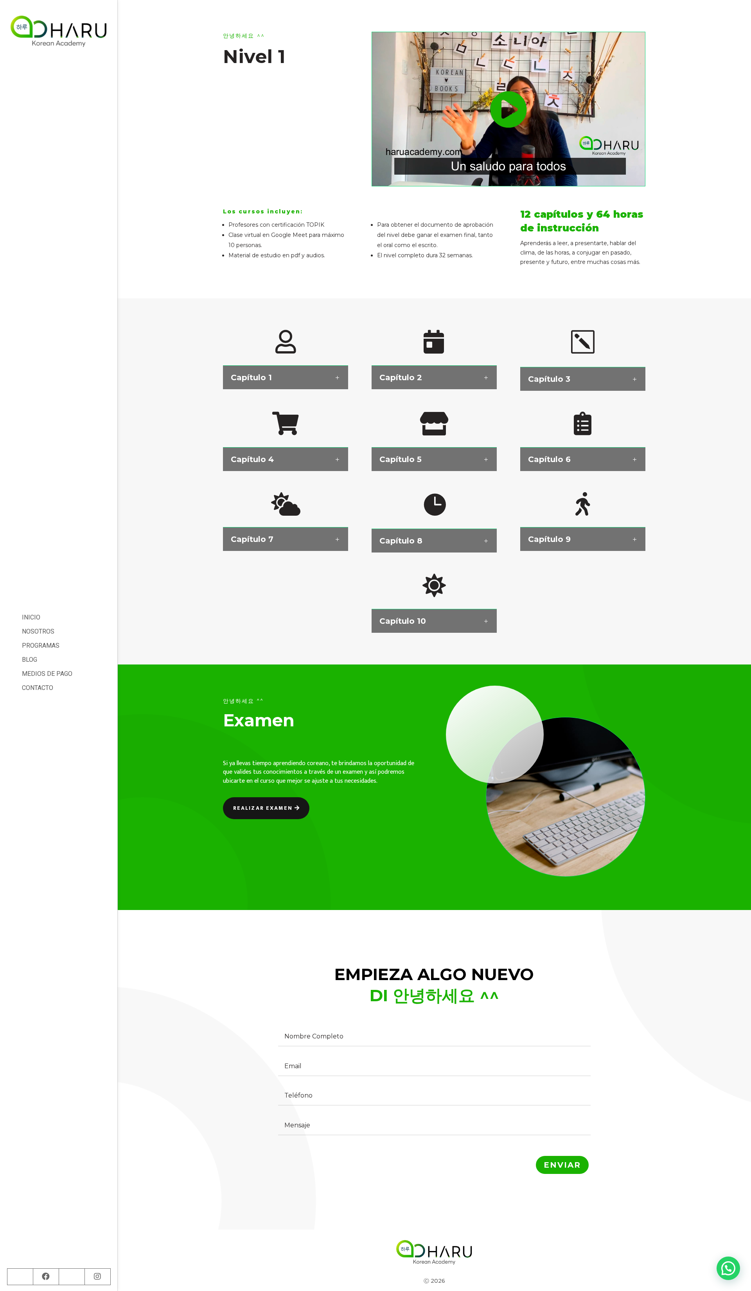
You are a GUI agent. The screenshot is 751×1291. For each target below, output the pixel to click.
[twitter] (20, 1276)
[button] (728, 1268)
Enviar (562, 1165)
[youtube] (71, 1276)
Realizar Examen (263, 808)
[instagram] (97, 1276)
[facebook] (46, 1276)
